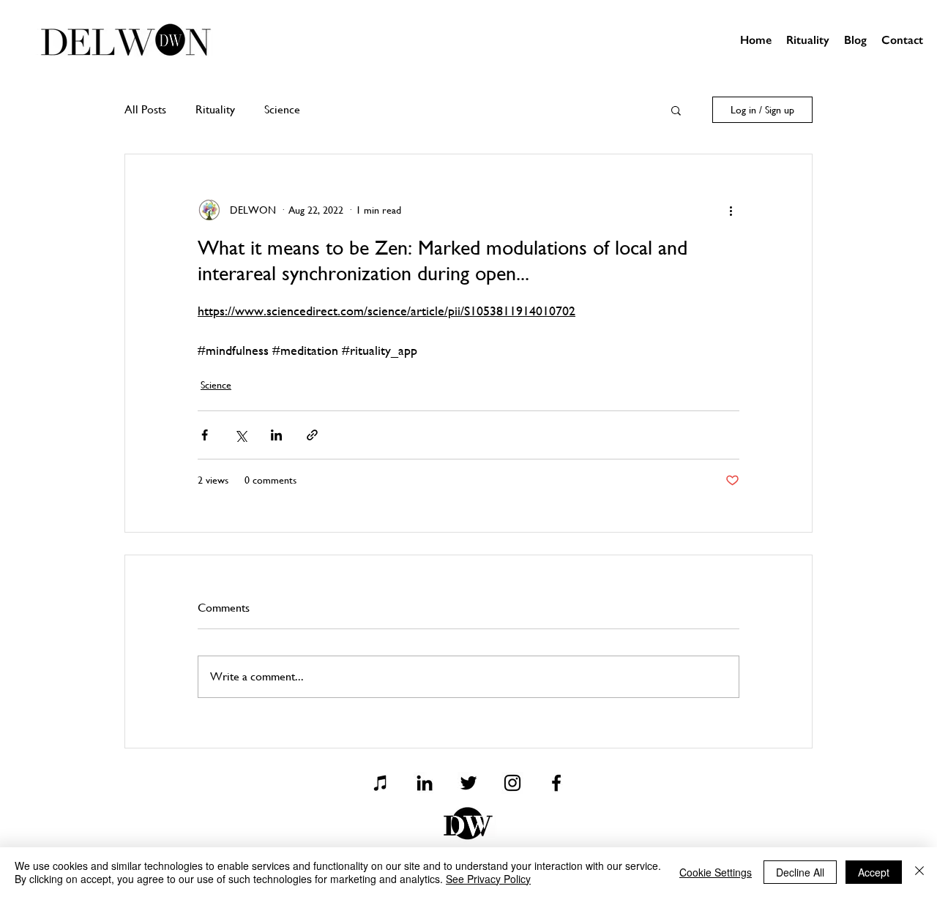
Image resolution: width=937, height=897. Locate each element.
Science (282, 109)
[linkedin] (425, 783)
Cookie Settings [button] (715, 872)
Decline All (800, 872)
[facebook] (556, 783)
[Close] (919, 872)
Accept (873, 872)
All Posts (145, 109)
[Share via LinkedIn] (276, 435)
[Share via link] (312, 435)
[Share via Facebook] (205, 435)
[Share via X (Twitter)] (240, 435)
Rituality (215, 109)
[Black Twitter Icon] (468, 783)
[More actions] (730, 210)
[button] (676, 110)
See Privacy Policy (488, 878)
